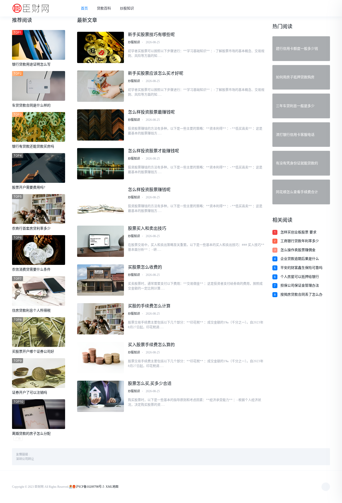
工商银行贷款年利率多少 (299, 241)
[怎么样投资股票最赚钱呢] (100, 125)
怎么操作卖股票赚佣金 (297, 250)
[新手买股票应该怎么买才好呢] (100, 86)
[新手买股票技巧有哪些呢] (100, 47)
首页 (84, 8)
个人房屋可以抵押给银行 (299, 277)
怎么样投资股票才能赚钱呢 (153, 151)
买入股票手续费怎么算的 (151, 344)
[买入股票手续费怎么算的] (100, 357)
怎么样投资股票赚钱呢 (149, 189)
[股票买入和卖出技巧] (100, 241)
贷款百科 (104, 8)
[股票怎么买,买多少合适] (100, 396)
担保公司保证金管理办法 (299, 285)
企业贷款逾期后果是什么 (299, 259)
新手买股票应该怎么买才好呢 (155, 73)
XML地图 (112, 486)
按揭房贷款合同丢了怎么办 (301, 294)
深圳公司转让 (25, 459)
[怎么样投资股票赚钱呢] (100, 202)
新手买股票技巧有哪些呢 (151, 34)
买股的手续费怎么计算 (149, 306)
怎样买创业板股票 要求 (298, 232)
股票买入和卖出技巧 (147, 228)
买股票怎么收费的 (145, 267)
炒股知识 (127, 8)
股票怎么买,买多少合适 (150, 383)
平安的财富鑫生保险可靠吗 (301, 268)
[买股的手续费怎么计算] (100, 318)
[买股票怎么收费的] (100, 280)
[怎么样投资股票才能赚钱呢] (100, 163)
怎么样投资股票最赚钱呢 (151, 112)
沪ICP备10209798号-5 (90, 486)
